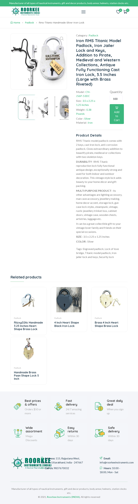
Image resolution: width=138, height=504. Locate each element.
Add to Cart (117, 116)
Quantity (116, 92)
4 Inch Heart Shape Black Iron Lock (66, 324)
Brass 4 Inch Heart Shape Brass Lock (106, 324)
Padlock (29, 22)
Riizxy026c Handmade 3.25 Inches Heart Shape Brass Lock (28, 326)
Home (17, 22)
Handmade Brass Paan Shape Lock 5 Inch (26, 375)
